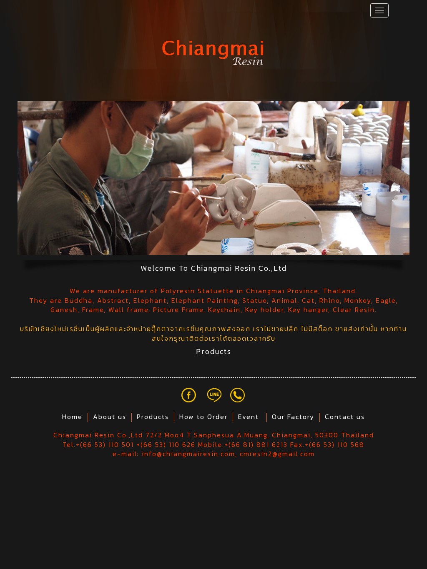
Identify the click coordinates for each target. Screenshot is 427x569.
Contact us (345, 417)
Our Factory (293, 417)
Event (249, 417)
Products (153, 417)
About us (109, 417)
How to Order (203, 417)
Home (72, 417)
